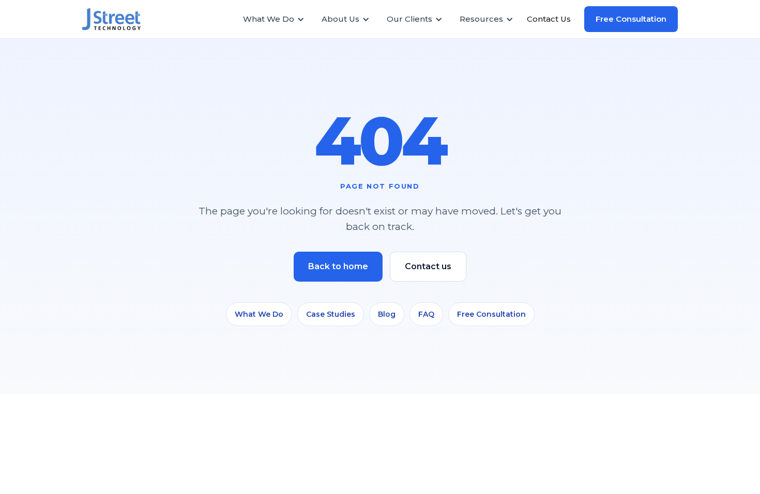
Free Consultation (631, 19)
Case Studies (330, 314)
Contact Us (549, 19)
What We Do (259, 314)
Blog (387, 314)
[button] (279, 19)
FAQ (426, 314)
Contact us (428, 266)
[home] (116, 19)
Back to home (338, 266)
